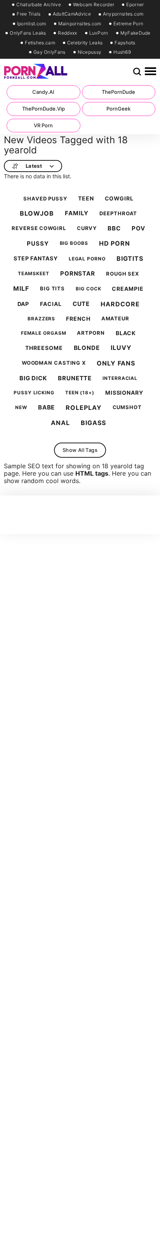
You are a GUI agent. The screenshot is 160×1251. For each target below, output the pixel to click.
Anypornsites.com (123, 14)
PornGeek (118, 108)
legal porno (87, 259)
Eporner (135, 4)
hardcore (120, 304)
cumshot (127, 407)
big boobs (74, 243)
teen (86, 198)
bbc (114, 228)
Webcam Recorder (94, 4)
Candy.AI (43, 92)
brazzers (41, 319)
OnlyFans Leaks (28, 33)
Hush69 (122, 52)
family (77, 213)
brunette (75, 378)
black (126, 333)
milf (21, 288)
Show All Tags (80, 450)
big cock (88, 289)
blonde (87, 347)
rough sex (122, 274)
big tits (52, 289)
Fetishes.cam (40, 43)
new (21, 407)
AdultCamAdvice (72, 14)
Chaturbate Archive (38, 4)
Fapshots (125, 43)
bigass (93, 423)
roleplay (83, 407)
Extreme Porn (128, 23)
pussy (38, 243)
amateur (115, 319)
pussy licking (34, 392)
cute (81, 303)
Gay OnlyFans (49, 52)
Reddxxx (67, 33)
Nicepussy (90, 52)
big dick (33, 378)
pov (138, 228)
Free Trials (28, 14)
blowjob (37, 213)
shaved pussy (45, 199)
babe (46, 407)
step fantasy (36, 258)
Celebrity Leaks (85, 43)
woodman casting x (54, 363)
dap (23, 304)
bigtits (130, 258)
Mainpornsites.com (79, 23)
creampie (127, 289)
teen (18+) (79, 392)
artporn (90, 333)
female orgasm (43, 333)
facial (50, 304)
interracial (120, 378)
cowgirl (119, 198)
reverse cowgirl (39, 228)
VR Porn (43, 125)
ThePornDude (118, 92)
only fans (116, 363)
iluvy (121, 347)
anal (60, 423)
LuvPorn (98, 33)
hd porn (114, 243)
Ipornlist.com (31, 23)
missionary (124, 393)
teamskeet (33, 273)
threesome (44, 348)
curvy (87, 228)
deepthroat (118, 213)
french (78, 319)
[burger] (150, 71)
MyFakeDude (135, 33)
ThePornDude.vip (43, 108)
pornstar (77, 273)
